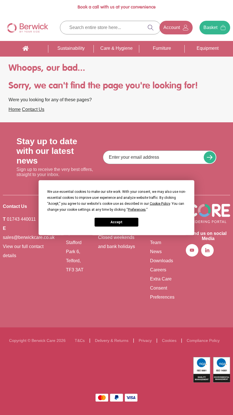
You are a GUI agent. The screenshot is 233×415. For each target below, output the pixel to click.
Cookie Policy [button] (160, 203)
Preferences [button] (137, 209)
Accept (116, 222)
